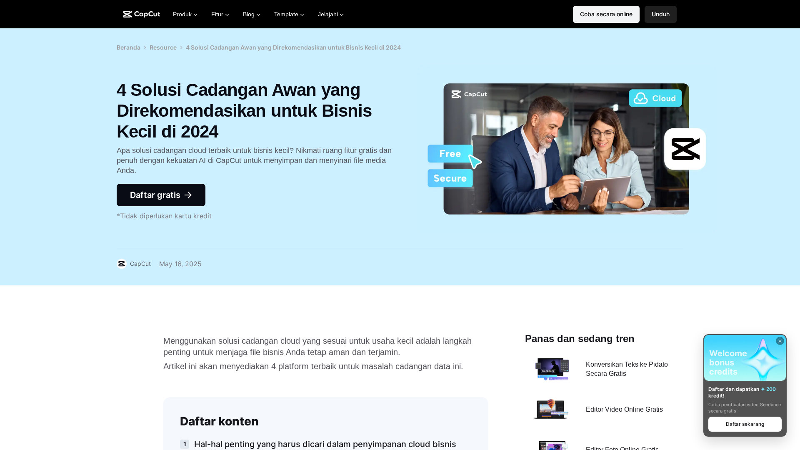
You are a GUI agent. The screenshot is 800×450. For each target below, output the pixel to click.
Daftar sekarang (745, 424)
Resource (163, 47)
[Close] (780, 341)
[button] (661, 14)
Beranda (128, 47)
